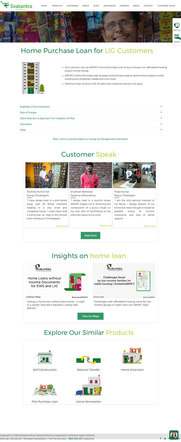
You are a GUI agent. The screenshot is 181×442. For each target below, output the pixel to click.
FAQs (23, 129)
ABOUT (86, 6)
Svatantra (89, 438)
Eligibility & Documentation (35, 106)
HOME (44, 6)
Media (136, 6)
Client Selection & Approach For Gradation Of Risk (47, 118)
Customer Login (166, 6)
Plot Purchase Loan (45, 401)
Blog (96, 6)
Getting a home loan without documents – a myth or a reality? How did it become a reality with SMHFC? (56, 305)
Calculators (26, 124)
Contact (148, 6)
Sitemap (4, 438)
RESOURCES (110, 6)
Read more (62, 226)
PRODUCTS (57, 6)
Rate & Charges (28, 112)
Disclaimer (16, 438)
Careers (124, 6)
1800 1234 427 (75, 438)
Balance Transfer (88, 369)
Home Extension (132, 369)
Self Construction (45, 369)
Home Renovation (88, 401)
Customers (72, 6)
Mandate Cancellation (35, 438)
